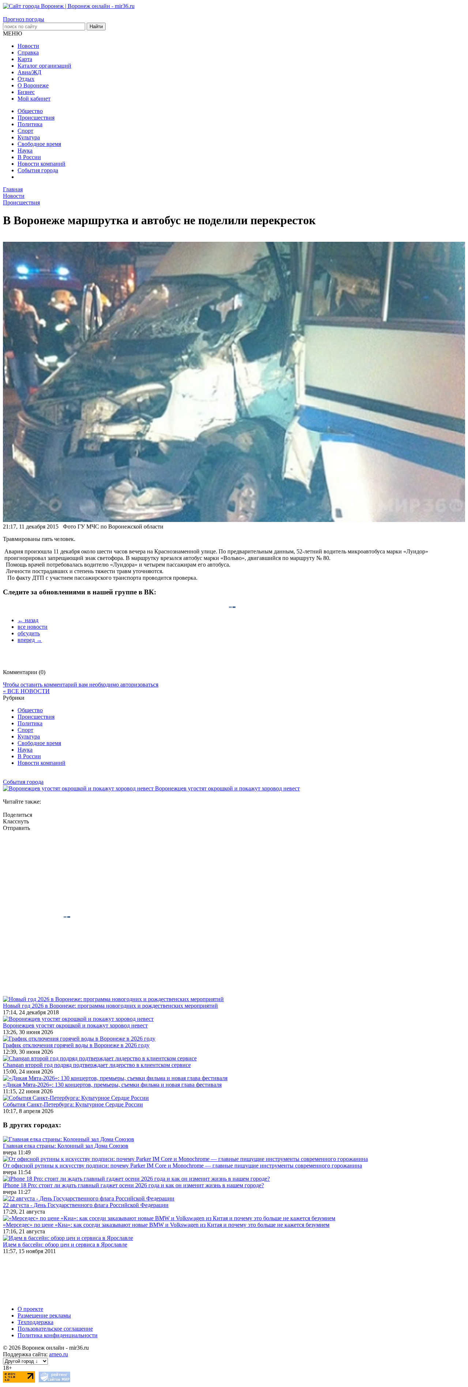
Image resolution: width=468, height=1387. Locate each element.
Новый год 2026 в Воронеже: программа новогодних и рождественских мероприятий (110, 1006)
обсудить (29, 633)
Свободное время (39, 144)
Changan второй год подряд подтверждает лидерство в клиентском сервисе (97, 1065)
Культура (29, 137)
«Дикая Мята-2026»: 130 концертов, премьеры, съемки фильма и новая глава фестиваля (112, 1085)
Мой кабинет (34, 98)
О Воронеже (33, 85)
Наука (25, 150)
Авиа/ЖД (29, 72)
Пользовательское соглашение (55, 1329)
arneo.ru (58, 1354)
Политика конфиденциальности (58, 1335)
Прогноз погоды (23, 19)
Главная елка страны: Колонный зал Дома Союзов (65, 1146)
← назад (28, 620)
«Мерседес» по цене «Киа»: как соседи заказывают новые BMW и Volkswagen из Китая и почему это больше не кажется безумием (166, 1225)
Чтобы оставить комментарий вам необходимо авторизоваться (80, 684)
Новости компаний (41, 164)
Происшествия (36, 117)
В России (29, 157)
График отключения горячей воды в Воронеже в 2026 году (76, 1045)
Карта (25, 59)
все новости (33, 627)
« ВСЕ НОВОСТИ (26, 691)
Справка (28, 52)
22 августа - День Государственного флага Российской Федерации (86, 1205)
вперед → (30, 640)
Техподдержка (35, 1322)
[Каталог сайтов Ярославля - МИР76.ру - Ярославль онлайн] (54, 1380)
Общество (30, 111)
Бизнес (26, 92)
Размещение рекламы (44, 1315)
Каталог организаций (44, 66)
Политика (30, 124)
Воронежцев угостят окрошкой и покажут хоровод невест (75, 1025)
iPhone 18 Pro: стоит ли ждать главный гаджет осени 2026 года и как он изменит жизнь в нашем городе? (133, 1185)
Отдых (26, 79)
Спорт (25, 131)
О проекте (30, 1309)
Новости (28, 46)
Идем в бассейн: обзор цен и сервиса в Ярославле (65, 1244)
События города (38, 170)
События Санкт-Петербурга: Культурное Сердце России (73, 1104)
